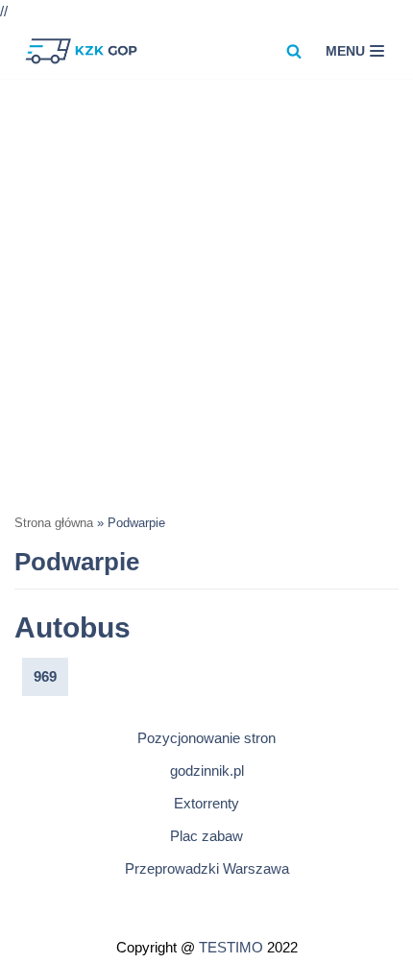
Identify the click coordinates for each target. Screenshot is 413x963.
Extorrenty (206, 803)
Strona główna (53, 523)
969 (45, 676)
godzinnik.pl (207, 770)
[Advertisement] (206, 294)
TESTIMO (231, 947)
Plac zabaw (206, 836)
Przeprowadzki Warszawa (207, 868)
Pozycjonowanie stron (206, 738)
